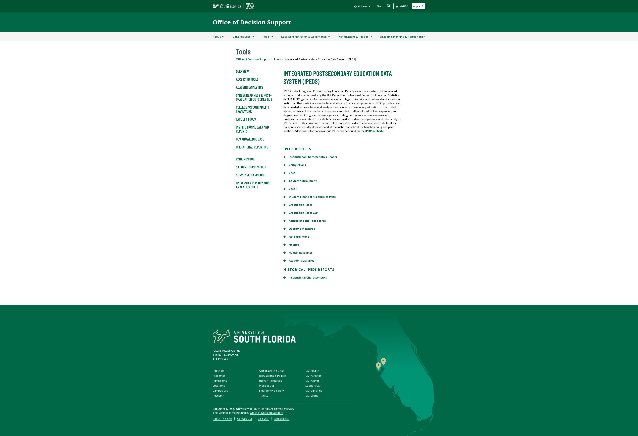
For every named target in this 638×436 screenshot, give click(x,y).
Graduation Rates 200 (300, 213)
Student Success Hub (251, 167)
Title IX (263, 395)
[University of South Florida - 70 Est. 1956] (233, 6)
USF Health (312, 371)
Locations (219, 386)
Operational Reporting (252, 147)
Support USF (313, 386)
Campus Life (220, 390)
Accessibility (281, 419)
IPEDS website (374, 131)
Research (218, 395)
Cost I (289, 173)
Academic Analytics (249, 87)
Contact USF (244, 419)
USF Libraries (313, 390)
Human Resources (298, 253)
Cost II (290, 189)
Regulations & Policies (272, 376)
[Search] (389, 6)
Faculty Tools (246, 119)
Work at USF (266, 386)
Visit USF (263, 419)
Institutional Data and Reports (252, 129)
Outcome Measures (299, 229)
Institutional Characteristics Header (310, 157)
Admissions (220, 381)
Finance (291, 245)
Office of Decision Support (252, 22)
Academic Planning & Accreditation (402, 37)
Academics (219, 376)
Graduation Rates (297, 205)
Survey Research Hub (250, 175)
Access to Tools (247, 79)
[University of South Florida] (254, 336)
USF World (311, 395)
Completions (294, 165)
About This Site (222, 419)
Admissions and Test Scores (304, 221)
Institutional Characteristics (305, 278)
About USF (219, 371)
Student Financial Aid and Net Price (309, 197)
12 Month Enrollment (300, 181)
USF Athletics (313, 376)
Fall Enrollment (296, 237)
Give (378, 6)
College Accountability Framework (252, 109)
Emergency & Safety (271, 390)
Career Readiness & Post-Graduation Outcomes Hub (254, 97)
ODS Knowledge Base (250, 139)
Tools (277, 59)
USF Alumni (312, 381)
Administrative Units (271, 371)
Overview (242, 71)
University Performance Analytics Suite (253, 185)
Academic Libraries (298, 261)
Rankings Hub (245, 159)
